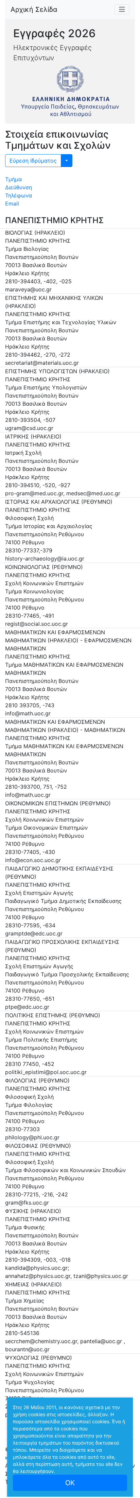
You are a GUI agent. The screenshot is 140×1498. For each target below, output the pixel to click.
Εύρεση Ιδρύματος (33, 160)
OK (70, 1483)
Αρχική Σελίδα (34, 9)
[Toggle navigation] (122, 9)
